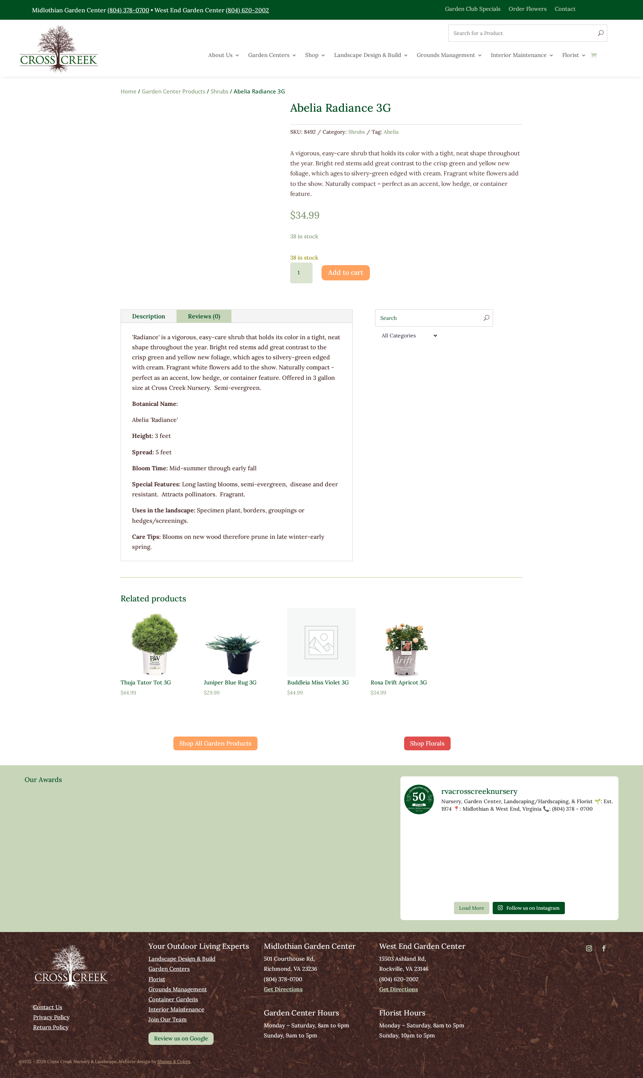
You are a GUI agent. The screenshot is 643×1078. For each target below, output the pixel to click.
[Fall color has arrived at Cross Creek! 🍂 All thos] (509, 834)
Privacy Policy (51, 1017)
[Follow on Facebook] (604, 948)
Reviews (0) (204, 316)
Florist (570, 55)
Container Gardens (173, 999)
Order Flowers (528, 8)
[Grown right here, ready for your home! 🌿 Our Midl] (552, 859)
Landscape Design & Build (367, 55)
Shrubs (219, 91)
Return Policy (50, 1027)
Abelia (391, 131)
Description (148, 316)
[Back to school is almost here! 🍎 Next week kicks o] (467, 884)
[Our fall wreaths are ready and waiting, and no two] (424, 859)
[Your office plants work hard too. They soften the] (552, 834)
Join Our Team (167, 1019)
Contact (565, 8)
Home (129, 91)
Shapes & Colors (174, 1061)
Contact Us (47, 1007)
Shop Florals (427, 743)
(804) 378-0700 (128, 10)
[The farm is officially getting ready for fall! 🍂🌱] (595, 859)
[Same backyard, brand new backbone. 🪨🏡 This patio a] (467, 834)
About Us (220, 55)
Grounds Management (446, 55)
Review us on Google (181, 1038)
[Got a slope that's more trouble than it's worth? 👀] (509, 859)
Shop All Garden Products (215, 743)
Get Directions (283, 989)
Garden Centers (268, 55)
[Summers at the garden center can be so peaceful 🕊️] (467, 859)
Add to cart (345, 272)
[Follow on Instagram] (589, 948)
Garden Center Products (173, 91)
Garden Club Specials (472, 8)
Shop (312, 55)
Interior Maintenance (519, 55)
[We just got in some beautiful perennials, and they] (595, 834)
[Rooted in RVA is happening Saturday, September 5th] (424, 834)
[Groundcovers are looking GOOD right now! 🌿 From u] (424, 884)
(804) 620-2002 (247, 10)
